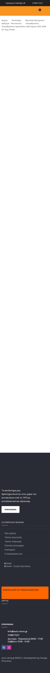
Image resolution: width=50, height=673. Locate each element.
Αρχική (4, 20)
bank (8, 563)
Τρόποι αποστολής (13, 537)
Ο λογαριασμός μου (13, 554)
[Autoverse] (18, 10)
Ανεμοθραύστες (32, 23)
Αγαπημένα (10, 550)
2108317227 (37, 3)
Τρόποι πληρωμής (13, 541)
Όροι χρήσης (10, 533)
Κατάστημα (16, 20)
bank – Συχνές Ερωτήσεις (17, 566)
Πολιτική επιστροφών (14, 546)
